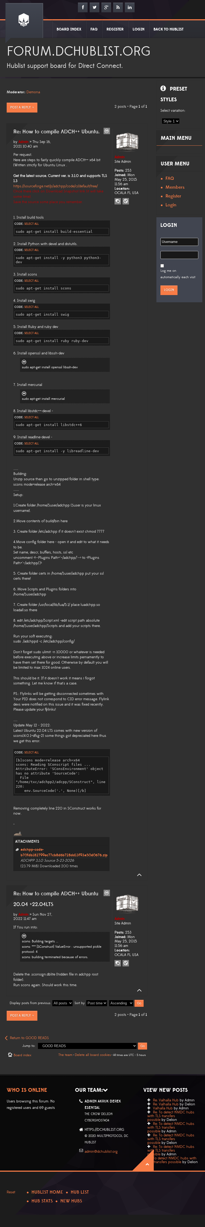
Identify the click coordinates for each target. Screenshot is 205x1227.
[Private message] (117, 201)
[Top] (137, 875)
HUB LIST (80, 1192)
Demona (33, 92)
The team (65, 1055)
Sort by (80, 1003)
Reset (11, 1192)
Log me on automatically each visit (177, 274)
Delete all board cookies (93, 1055)
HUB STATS (42, 1201)
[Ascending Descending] (126, 1003)
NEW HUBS (71, 1201)
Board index (22, 1055)
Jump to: (28, 1046)
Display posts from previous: (31, 1003)
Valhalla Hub (163, 1108)
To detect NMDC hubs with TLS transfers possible (171, 1160)
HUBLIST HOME (47, 1192)
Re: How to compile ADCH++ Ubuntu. (56, 132)
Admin (23, 142)
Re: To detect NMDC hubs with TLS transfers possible (170, 1116)
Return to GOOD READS (29, 1038)
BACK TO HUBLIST (168, 29)
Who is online (27, 1090)
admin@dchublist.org (101, 1151)
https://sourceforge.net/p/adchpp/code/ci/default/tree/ (55, 186)
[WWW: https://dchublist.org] (125, 201)
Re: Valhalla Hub (166, 1100)
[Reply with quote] (106, 131)
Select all (31, 224)
